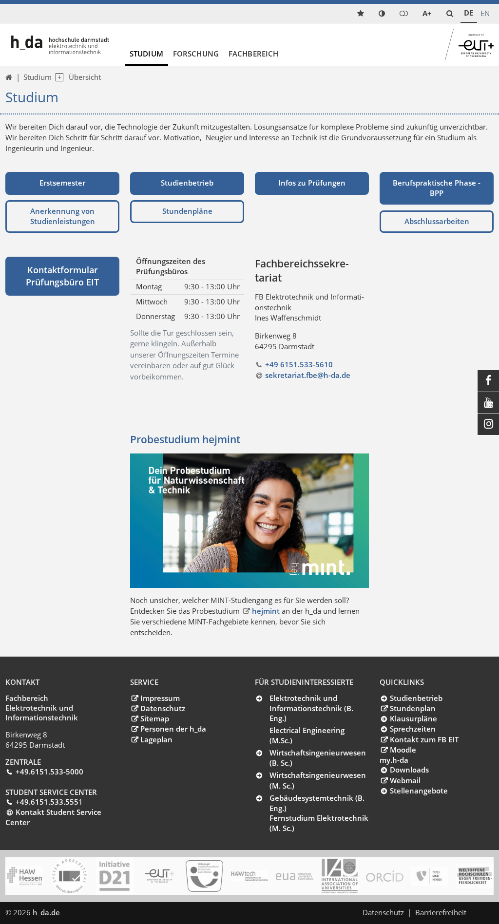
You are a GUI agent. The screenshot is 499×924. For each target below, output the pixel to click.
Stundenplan (412, 708)
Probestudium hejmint (185, 439)
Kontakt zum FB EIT (424, 739)
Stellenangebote (418, 790)
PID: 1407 (82, 912)
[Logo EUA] (294, 876)
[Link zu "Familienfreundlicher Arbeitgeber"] (204, 876)
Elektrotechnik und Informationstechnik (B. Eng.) (311, 708)
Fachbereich (254, 53)
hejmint (266, 611)
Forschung (196, 53)
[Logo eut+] (159, 876)
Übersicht (85, 77)
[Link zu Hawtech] (249, 876)
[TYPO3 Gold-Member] (429, 876)
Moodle (403, 749)
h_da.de (46, 912)
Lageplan (156, 739)
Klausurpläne (413, 718)
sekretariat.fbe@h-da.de (307, 375)
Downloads (409, 769)
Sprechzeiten (412, 729)
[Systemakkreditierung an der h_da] (69, 876)
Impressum (159, 698)
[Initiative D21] (114, 876)
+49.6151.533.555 (47, 802)
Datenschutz (162, 708)
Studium (146, 53)
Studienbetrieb (416, 698)
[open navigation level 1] (57, 77)
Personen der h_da (173, 729)
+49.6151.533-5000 (49, 771)
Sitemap (154, 718)
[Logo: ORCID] (384, 876)
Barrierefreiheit (440, 912)
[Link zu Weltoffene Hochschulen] (474, 876)
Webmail (405, 780)
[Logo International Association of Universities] (339, 876)
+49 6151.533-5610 (298, 364)
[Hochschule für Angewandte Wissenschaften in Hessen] (24, 876)
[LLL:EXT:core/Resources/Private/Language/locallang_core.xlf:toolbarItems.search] (450, 13)
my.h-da (394, 760)
